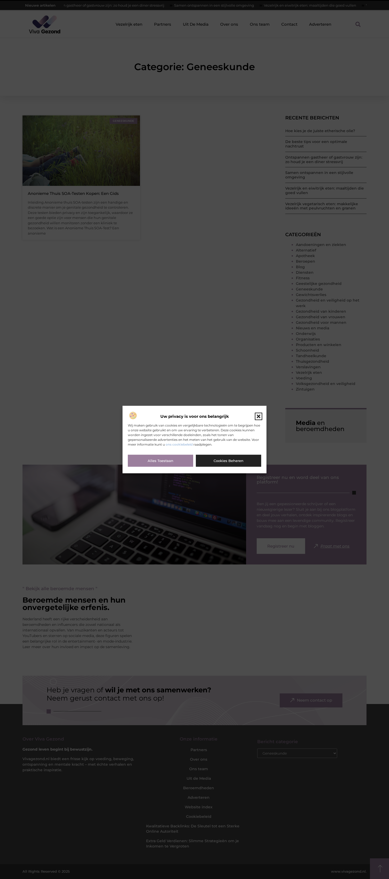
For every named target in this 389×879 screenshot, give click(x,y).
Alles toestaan (160, 461)
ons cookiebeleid (179, 444)
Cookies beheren (228, 461)
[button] (258, 416)
